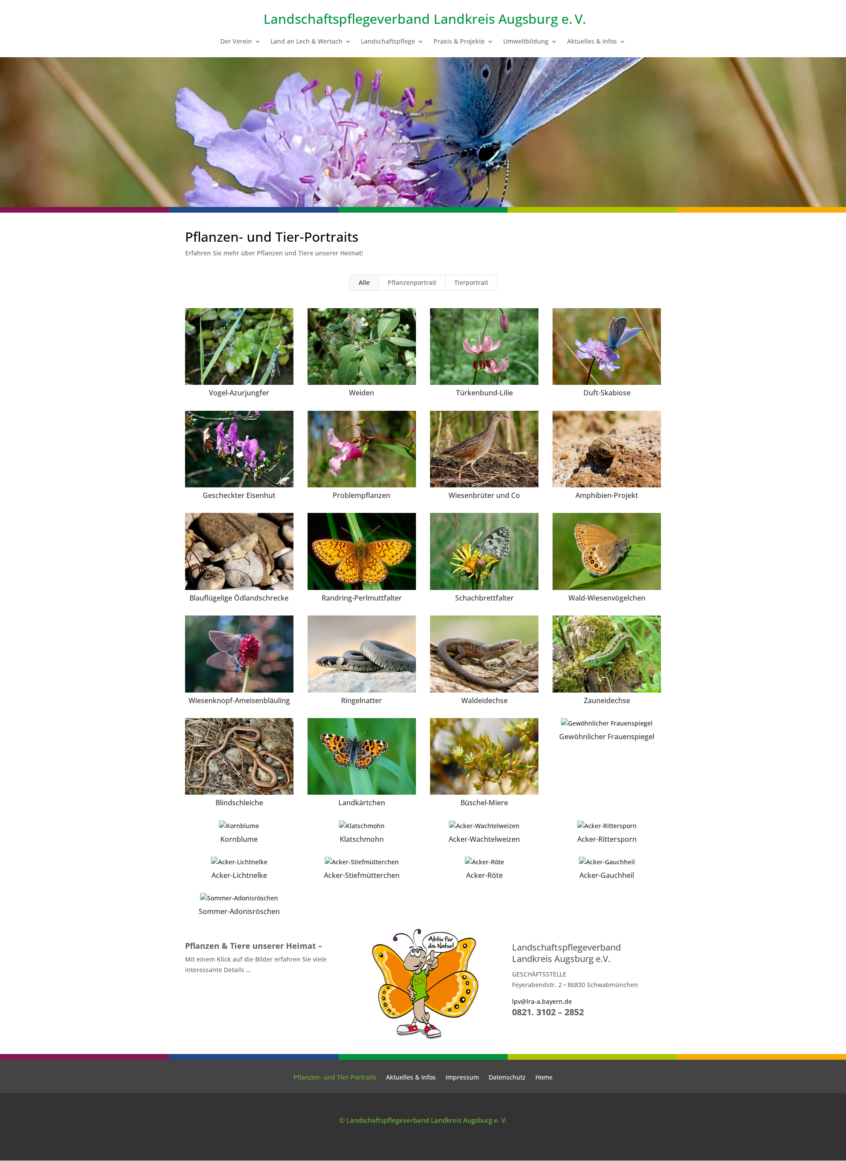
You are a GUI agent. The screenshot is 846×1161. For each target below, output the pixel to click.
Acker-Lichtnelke (239, 875)
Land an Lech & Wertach (306, 41)
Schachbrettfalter (484, 598)
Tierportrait (471, 282)
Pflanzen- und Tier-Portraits (334, 1077)
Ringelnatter (361, 700)
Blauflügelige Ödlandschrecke (239, 598)
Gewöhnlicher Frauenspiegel (606, 736)
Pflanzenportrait (412, 282)
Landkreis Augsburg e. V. (510, 19)
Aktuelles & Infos (592, 41)
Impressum (462, 1077)
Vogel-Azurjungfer (239, 393)
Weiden (361, 393)
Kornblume (239, 839)
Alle (364, 282)
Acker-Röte (484, 875)
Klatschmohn (362, 839)
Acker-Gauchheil (606, 875)
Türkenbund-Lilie (484, 393)
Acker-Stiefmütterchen (362, 875)
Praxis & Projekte (459, 41)
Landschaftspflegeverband (347, 19)
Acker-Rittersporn (607, 839)
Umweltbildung (526, 41)
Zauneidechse (607, 700)
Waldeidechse (484, 700)
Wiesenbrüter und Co (484, 495)
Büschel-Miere (484, 802)
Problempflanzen (361, 495)
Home (544, 1077)
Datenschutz (507, 1077)
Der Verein (236, 41)
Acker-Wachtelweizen (484, 839)
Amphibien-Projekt (606, 495)
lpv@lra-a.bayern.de (542, 1001)
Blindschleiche (239, 802)
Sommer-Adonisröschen (239, 911)
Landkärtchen (361, 802)
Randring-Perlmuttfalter (362, 598)
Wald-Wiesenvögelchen (607, 598)
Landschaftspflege (388, 41)
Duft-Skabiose (607, 393)
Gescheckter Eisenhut (239, 495)
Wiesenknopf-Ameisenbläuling (239, 700)
